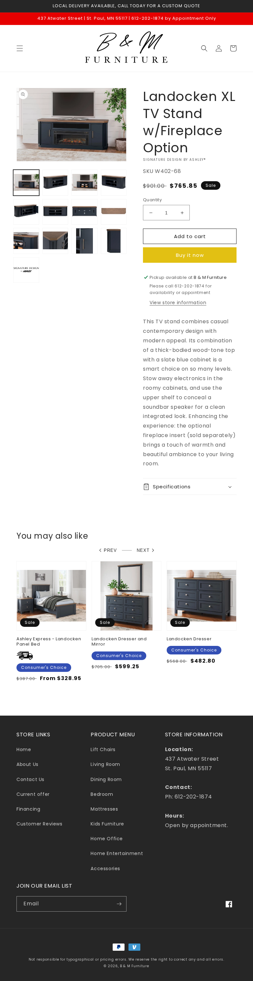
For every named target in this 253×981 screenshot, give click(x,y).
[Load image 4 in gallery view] (114, 183)
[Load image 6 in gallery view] (55, 212)
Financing (28, 809)
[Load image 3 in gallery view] (84, 183)
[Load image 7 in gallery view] (84, 212)
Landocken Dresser (189, 639)
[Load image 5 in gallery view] (26, 212)
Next (143, 550)
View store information (178, 302)
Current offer (33, 794)
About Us (27, 764)
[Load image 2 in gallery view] (55, 183)
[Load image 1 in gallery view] (26, 183)
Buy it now (190, 255)
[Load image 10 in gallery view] (55, 241)
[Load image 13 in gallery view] (26, 270)
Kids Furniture (107, 824)
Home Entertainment (117, 853)
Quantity (152, 200)
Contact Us (30, 779)
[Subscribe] (119, 904)
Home (23, 749)
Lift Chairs (103, 749)
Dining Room (106, 779)
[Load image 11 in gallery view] (84, 241)
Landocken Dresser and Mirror (119, 642)
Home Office (107, 838)
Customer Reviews (39, 824)
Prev (110, 550)
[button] (20, 48)
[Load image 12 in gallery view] (114, 241)
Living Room (105, 764)
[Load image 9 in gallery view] (26, 241)
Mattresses (104, 809)
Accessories (105, 868)
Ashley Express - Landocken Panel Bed (48, 642)
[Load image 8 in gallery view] (114, 212)
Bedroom (102, 794)
